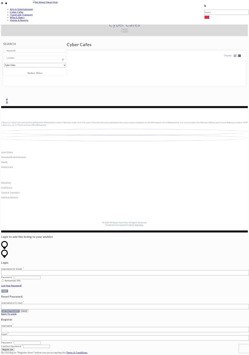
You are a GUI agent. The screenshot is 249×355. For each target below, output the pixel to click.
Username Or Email (11, 268)
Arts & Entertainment (21, 9)
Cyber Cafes (16, 12)
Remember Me (12, 280)
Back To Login (9, 313)
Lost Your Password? (11, 285)
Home (124, 29)
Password (6, 277)
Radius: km (35, 73)
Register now (7, 350)
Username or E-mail (11, 302)
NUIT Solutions (136, 225)
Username (6, 325)
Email (4, 334)
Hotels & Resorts (19, 20)
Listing (125, 31)
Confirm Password (11, 346)
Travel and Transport (21, 14)
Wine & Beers (17, 17)
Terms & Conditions (76, 352)
